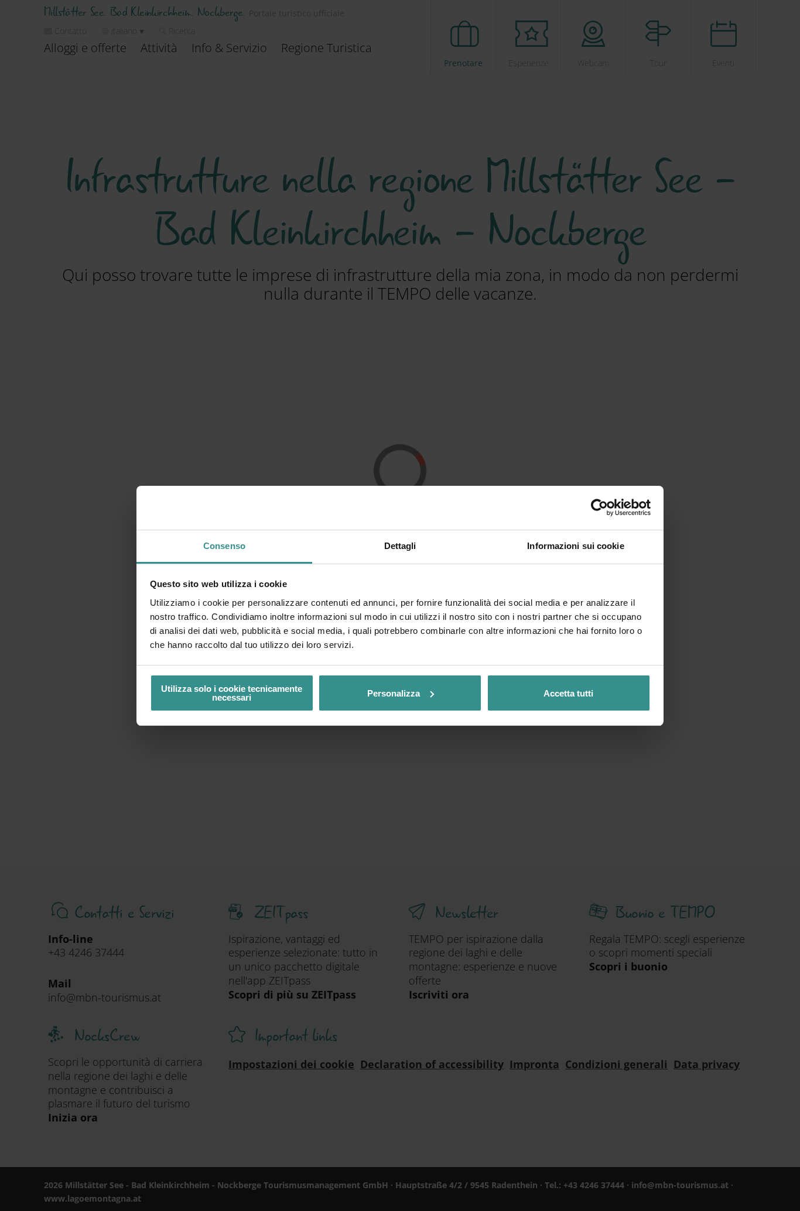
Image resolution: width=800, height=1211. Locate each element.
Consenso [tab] (224, 546)
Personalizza (393, 693)
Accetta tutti (568, 693)
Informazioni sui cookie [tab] (575, 546)
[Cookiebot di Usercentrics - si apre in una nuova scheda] (599, 507)
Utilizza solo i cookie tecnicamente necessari (231, 693)
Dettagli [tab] (400, 546)
